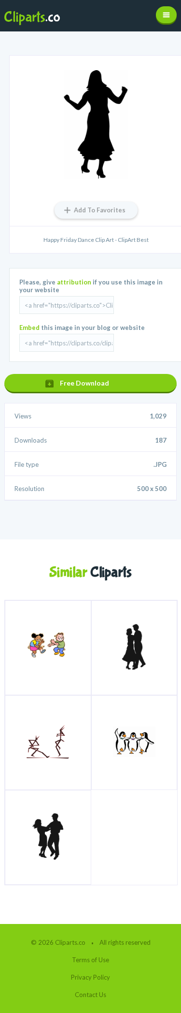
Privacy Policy (90, 977)
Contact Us (90, 994)
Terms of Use (90, 960)
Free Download (84, 383)
